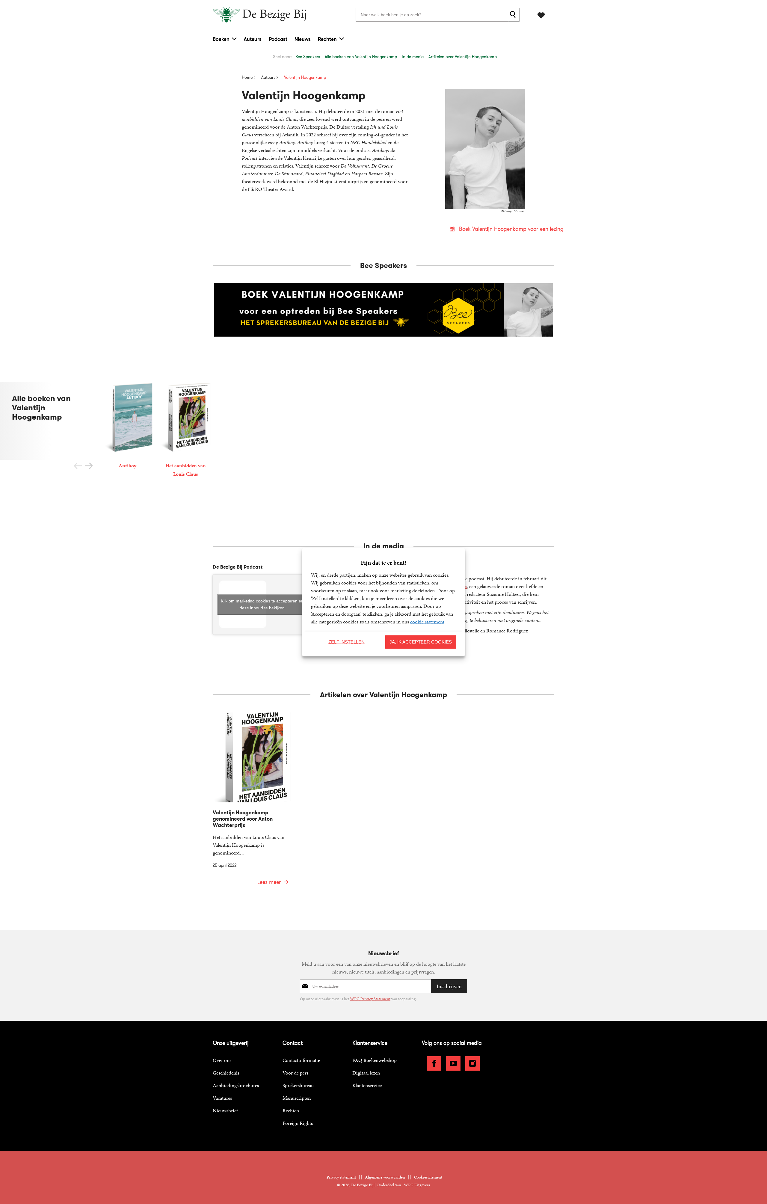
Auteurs (253, 39)
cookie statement (427, 621)
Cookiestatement (428, 1177)
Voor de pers (295, 1072)
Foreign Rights (298, 1123)
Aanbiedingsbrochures (236, 1085)
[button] (89, 465)
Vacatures (222, 1097)
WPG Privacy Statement (370, 999)
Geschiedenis (226, 1072)
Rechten (327, 39)
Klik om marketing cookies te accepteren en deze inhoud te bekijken (262, 604)
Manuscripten (297, 1097)
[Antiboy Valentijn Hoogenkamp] (127, 426)
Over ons (222, 1060)
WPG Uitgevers (417, 1185)
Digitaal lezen (366, 1072)
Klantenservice (367, 1085)
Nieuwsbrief (225, 1110)
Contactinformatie (301, 1060)
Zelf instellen (346, 641)
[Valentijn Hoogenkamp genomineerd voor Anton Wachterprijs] (252, 802)
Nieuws (303, 39)
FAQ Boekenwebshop (374, 1060)
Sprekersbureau (298, 1085)
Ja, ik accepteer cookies (420, 641)
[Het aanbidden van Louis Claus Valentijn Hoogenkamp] (185, 430)
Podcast (278, 39)
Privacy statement (341, 1177)
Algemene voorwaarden (385, 1177)
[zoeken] (514, 15)
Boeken (221, 39)
